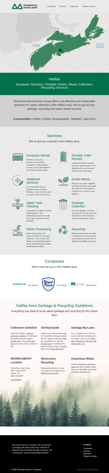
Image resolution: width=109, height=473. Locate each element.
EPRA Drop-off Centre (50, 373)
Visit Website (32, 285)
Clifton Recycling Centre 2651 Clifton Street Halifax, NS (20, 370)
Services (63, 6)
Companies (51, 6)
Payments (74, 6)
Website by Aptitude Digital (87, 470)
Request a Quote (88, 6)
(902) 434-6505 (17, 376)
